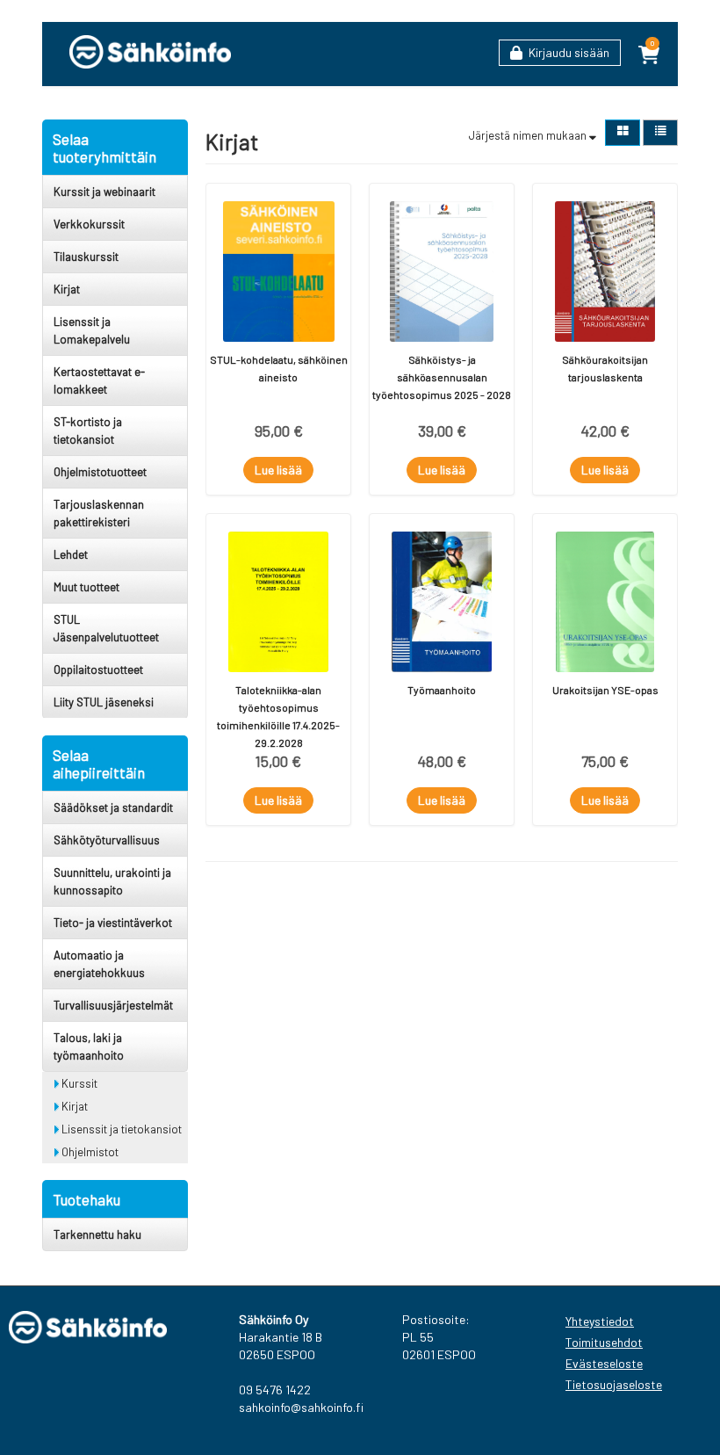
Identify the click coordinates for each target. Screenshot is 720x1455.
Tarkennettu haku (97, 1234)
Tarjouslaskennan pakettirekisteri (99, 513)
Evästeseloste (604, 1363)
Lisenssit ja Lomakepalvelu (92, 330)
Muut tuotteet (86, 587)
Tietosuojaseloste (611, 1384)
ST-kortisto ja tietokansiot (88, 430)
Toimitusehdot (604, 1342)
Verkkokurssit (89, 224)
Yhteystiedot (599, 1321)
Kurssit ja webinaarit (104, 192)
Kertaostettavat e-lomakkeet (99, 380)
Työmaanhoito (441, 690)
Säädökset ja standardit (113, 807)
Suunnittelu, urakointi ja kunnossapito (112, 881)
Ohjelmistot (89, 1152)
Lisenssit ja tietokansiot (120, 1129)
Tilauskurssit (86, 257)
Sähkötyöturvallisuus (107, 840)
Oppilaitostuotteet (98, 669)
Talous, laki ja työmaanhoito (89, 1046)
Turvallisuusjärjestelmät (113, 1005)
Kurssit (78, 1083)
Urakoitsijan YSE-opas (605, 690)
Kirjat (67, 289)
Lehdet (71, 554)
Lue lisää (278, 469)
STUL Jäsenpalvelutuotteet (106, 628)
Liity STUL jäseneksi (104, 702)
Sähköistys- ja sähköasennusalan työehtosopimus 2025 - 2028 (441, 377)
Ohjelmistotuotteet (100, 472)
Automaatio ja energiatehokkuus (99, 964)
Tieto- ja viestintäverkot (113, 923)
